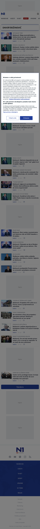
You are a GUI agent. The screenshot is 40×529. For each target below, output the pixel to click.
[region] (20, 98)
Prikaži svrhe (12, 118)
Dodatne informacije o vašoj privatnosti (19, 99)
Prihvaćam (26, 118)
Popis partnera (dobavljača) (10, 112)
